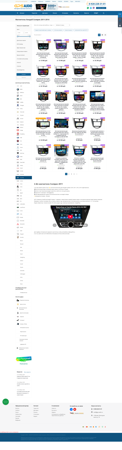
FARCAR (60, 1)
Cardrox (17, 410)
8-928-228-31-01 (97, 4)
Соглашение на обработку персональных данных (58, 415)
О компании (55, 406)
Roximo (17, 408)
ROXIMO (66, 1)
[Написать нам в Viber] (94, 8)
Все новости (27, 372)
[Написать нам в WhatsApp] (88, 8)
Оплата (35, 412)
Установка (36, 414)
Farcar (16, 412)
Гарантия (36, 408)
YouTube (74, 409)
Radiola (54, 1)
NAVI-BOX (77, 1)
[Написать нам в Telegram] (91, 8)
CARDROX (47, 1)
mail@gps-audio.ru (98, 412)
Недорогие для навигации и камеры (43, 30)
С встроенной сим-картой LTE (80, 30)
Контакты (54, 410)
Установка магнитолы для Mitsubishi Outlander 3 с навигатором (23, 393)
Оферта (54, 412)
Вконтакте (71, 409)
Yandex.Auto (18, 414)
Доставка (36, 410)
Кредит (35, 416)
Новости (54, 408)
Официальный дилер (21, 406)
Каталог (36, 406)
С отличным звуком (58, 30)
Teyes (71, 1)
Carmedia (17, 416)
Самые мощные (68, 30)
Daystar (17, 418)
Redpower (40, 1)
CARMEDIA (33, 1)
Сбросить (24, 77)
